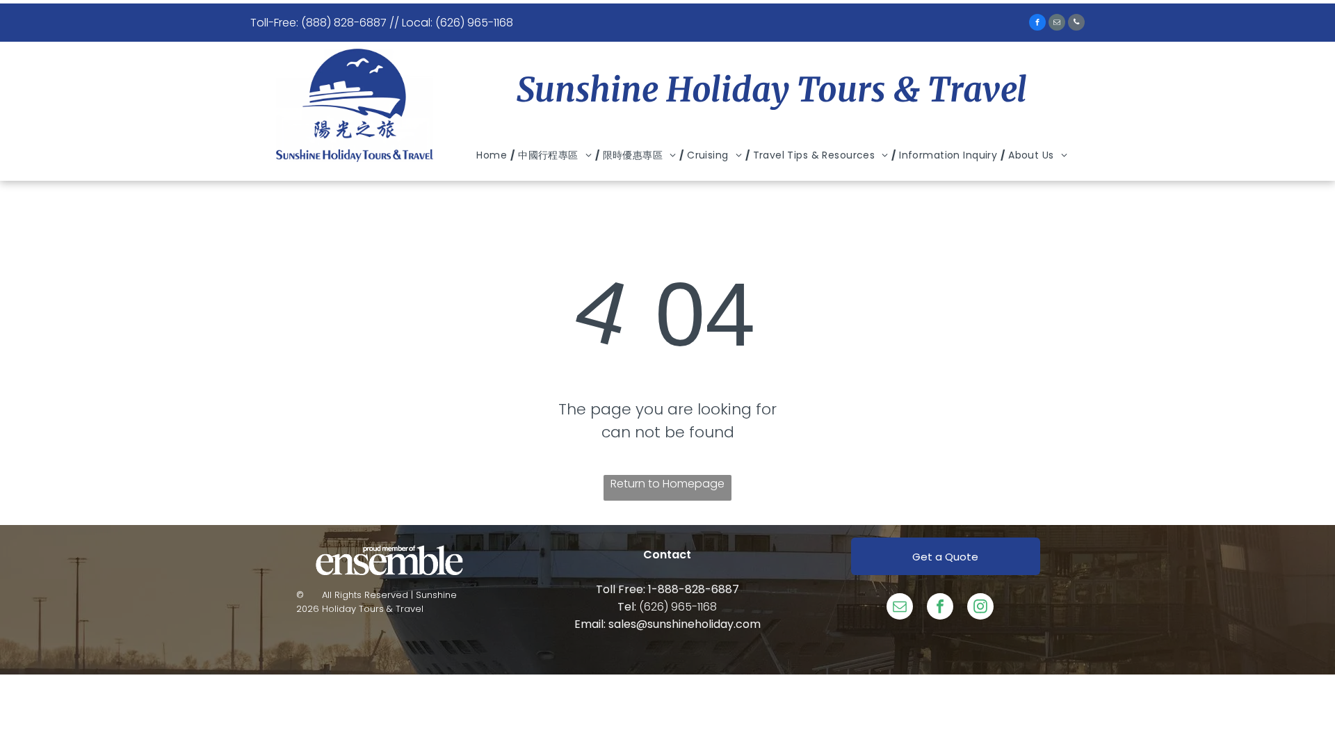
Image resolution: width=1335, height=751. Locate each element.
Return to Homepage (667, 484)
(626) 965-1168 (678, 607)
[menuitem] (494, 155)
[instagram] (980, 608)
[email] (1057, 24)
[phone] (1076, 24)
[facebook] (1037, 24)
